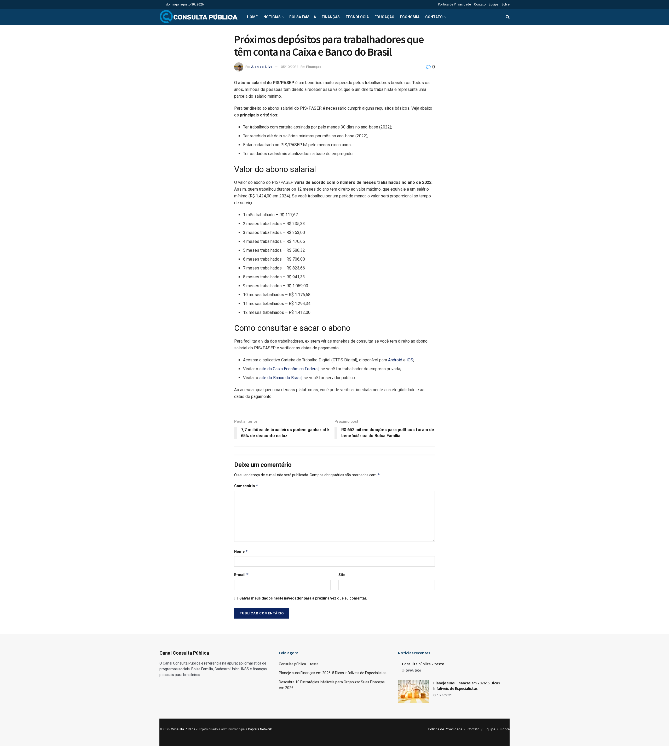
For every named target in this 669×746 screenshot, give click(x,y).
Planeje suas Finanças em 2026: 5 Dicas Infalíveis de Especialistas (333, 673)
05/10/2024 (289, 67)
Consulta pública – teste (299, 664)
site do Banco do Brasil (280, 377)
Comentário (246, 485)
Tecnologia (357, 17)
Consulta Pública (183, 729)
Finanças (331, 17)
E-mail (241, 574)
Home (252, 17)
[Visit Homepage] (198, 17)
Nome (241, 551)
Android (394, 359)
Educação (384, 17)
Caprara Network (260, 729)
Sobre (505, 4)
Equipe (493, 4)
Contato (480, 4)
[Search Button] (508, 17)
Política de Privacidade (454, 4)
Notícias (272, 17)
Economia (409, 17)
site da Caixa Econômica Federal (289, 368)
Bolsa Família (302, 17)
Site (341, 575)
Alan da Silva (262, 67)
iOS (409, 359)
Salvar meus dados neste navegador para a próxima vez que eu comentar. (303, 598)
